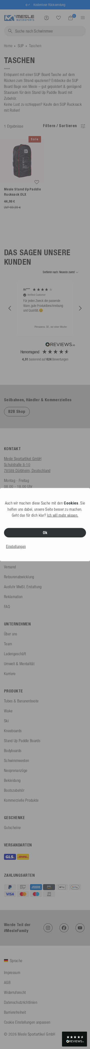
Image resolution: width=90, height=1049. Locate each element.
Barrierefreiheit (15, 1012)
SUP (21, 45)
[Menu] (81, 17)
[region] (45, 308)
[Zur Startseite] (19, 17)
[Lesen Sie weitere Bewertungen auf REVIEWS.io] (60, 345)
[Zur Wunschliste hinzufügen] (37, 182)
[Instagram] (48, 928)
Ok (45, 532)
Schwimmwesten (16, 760)
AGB (7, 982)
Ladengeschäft (15, 653)
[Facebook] (64, 928)
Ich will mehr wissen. (62, 515)
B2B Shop (17, 411)
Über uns (10, 634)
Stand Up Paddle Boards (22, 740)
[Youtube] (80, 928)
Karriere (10, 673)
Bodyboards (12, 750)
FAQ (7, 606)
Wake (8, 711)
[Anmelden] (46, 17)
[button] (10, 308)
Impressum (12, 972)
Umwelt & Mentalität (19, 663)
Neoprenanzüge (15, 770)
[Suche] (58, 18)
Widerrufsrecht (15, 992)
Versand (10, 567)
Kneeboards (13, 730)
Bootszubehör (14, 790)
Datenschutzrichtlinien (20, 1002)
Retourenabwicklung (19, 577)
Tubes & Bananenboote (21, 701)
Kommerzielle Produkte (21, 800)
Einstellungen (16, 546)
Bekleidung (12, 780)
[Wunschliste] (58, 17)
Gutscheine (12, 827)
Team (8, 644)
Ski (6, 721)
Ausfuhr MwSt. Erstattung (23, 586)
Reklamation (13, 596)
